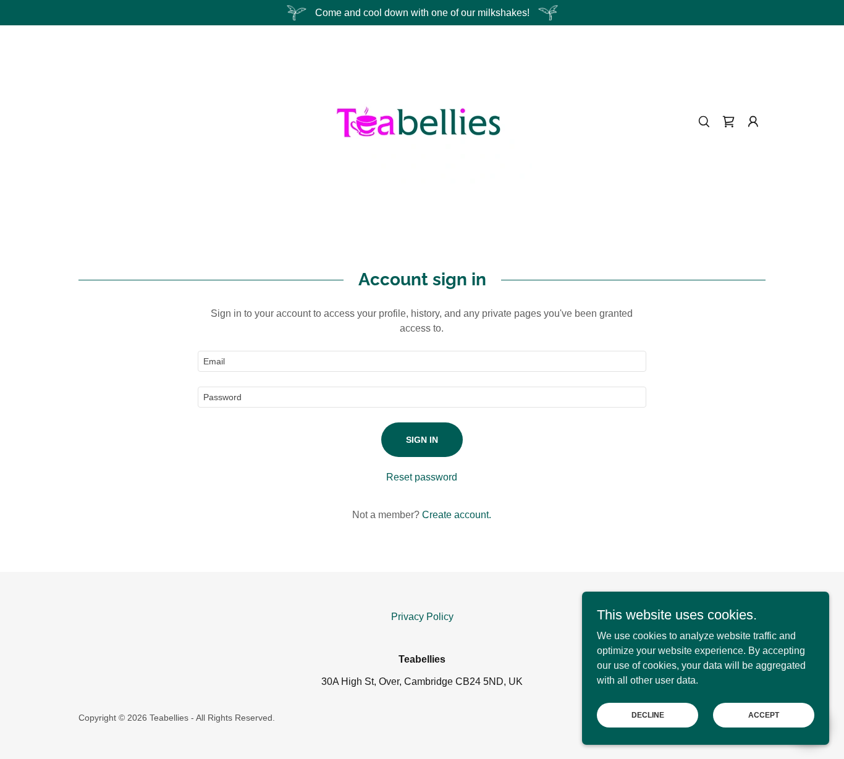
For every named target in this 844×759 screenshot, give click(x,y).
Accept (763, 714)
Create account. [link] (456, 514)
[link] (422, 120)
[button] (753, 121)
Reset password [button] (421, 477)
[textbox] (422, 361)
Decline (647, 714)
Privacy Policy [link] (422, 616)
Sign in (422, 440)
